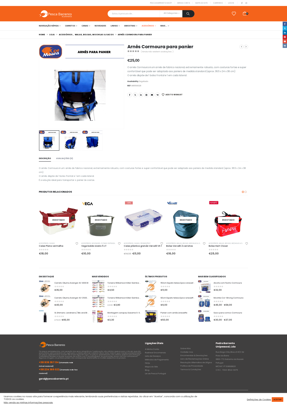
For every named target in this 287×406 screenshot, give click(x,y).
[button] (39, 86)
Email (152, 94)
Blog (147, 370)
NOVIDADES (100, 25)
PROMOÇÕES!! (103, 243)
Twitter (135, 94)
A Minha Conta (152, 349)
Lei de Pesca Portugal (155, 373)
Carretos (70, 25)
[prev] (241, 47)
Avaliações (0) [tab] (64, 158)
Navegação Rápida (49, 25)
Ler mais (73, 205)
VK (157, 94)
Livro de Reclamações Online (194, 358)
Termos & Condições (190, 369)
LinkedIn (140, 94)
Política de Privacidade (191, 365)
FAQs (147, 363)
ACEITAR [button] (277, 399)
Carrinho (218, 3)
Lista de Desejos (153, 356)
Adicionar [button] (116, 205)
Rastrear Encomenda (155, 352)
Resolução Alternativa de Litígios (196, 362)
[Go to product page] (45, 286)
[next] (246, 47)
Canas (85, 25)
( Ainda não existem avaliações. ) (157, 51)
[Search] (188, 13)
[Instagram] (246, 3)
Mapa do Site (201, 3)
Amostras (129, 25)
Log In (231, 3)
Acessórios (148, 25)
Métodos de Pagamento (157, 359)
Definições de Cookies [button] (259, 399)
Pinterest (146, 94)
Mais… (163, 25)
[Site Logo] (55, 13)
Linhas (114, 25)
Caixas (94, 243)
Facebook (129, 94)
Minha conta (183, 3)
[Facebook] (242, 3)
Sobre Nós (185, 348)
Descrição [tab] (45, 158)
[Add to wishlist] (76, 243)
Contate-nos (186, 352)
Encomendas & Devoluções (193, 355)
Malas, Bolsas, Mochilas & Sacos (148, 243)
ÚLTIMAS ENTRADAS (66, 243)
